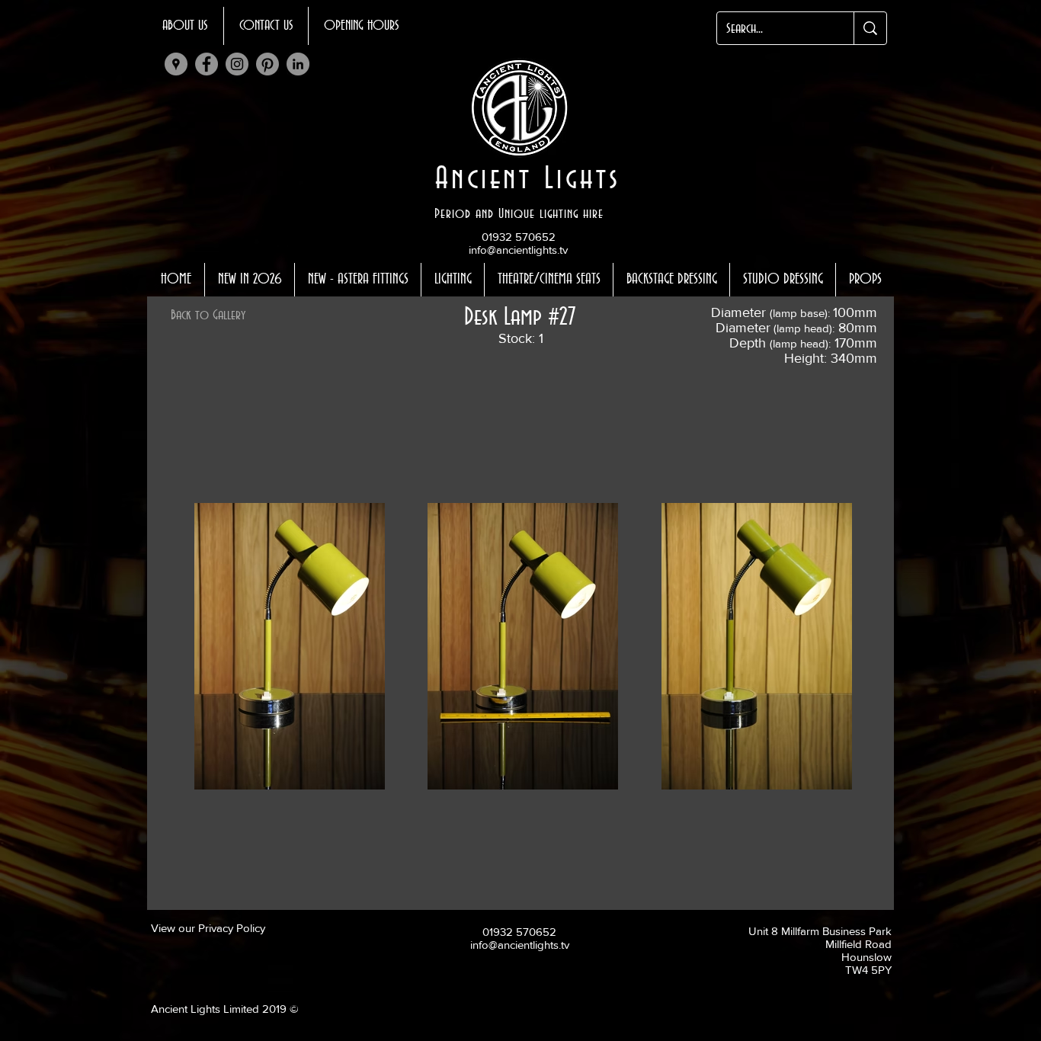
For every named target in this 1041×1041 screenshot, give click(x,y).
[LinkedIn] (298, 64)
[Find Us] (176, 64)
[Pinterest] (267, 64)
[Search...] (870, 28)
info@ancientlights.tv (518, 249)
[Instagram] (237, 64)
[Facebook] (206, 64)
